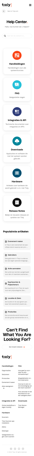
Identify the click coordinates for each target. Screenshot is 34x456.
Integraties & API (8, 401)
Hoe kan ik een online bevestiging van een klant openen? (25, 386)
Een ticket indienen (16, 347)
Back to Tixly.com (13, 11)
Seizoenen (5, 374)
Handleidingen (7, 366)
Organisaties (6, 370)
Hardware (6, 413)
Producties (6, 378)
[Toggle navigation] (30, 5)
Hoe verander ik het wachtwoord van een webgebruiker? (25, 393)
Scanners (5, 417)
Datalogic (5, 431)
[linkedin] (23, 449)
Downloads (22, 401)
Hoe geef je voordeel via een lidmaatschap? (24, 372)
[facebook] (11, 449)
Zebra (4, 427)
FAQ (20, 366)
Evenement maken (8, 382)
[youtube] (19, 449)
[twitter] (15, 449)
